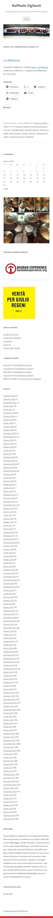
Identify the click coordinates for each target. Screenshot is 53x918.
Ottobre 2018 (9, 467)
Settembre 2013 (10, 668)
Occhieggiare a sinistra (22, 365)
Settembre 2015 (10, 587)
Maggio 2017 (8, 522)
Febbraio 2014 (9, 651)
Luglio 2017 (8, 515)
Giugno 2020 (8, 426)
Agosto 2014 (8, 631)
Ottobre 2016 (9, 546)
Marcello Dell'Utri (32, 130)
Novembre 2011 (10, 743)
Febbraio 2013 (9, 692)
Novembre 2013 (10, 662)
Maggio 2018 (8, 484)
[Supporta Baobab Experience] (26, 279)
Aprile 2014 (8, 645)
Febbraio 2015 (9, 610)
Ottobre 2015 (9, 583)
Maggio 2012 (8, 723)
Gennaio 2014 (9, 655)
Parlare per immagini (12, 338)
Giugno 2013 (8, 679)
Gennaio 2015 (9, 614)
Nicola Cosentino (29, 133)
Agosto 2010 (8, 795)
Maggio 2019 (8, 447)
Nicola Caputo (15, 133)
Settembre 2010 (10, 791)
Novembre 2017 (10, 505)
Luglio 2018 (8, 477)
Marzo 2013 (8, 689)
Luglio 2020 (8, 423)
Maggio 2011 (8, 764)
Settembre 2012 (10, 709)
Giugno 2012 (8, 720)
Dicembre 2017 (9, 501)
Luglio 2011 (8, 757)
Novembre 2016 (10, 542)
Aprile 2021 (8, 409)
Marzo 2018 (8, 491)
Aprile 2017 (8, 525)
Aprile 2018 (8, 488)
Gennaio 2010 (9, 819)
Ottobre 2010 (9, 788)
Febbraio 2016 (9, 570)
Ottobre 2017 (9, 508)
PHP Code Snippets (16, 917)
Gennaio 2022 (9, 399)
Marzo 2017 (8, 529)
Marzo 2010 (8, 812)
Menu (26, 19)
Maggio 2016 (8, 559)
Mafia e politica (40, 123)
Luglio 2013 (8, 675)
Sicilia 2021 (7, 341)
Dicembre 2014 (9, 617)
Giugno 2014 (8, 638)
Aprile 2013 (8, 685)
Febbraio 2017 (9, 532)
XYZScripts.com (38, 917)
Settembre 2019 (10, 436)
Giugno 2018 (8, 481)
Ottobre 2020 (9, 416)
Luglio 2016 (8, 552)
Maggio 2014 (8, 641)
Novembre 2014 (10, 621)
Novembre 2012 (10, 703)
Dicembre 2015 (9, 576)
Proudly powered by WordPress (15, 911)
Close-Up (7, 344)
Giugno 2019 (8, 443)
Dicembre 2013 (9, 658)
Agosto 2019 (8, 440)
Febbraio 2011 (9, 774)
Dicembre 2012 (9, 699)
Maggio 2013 (8, 682)
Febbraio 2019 (9, 457)
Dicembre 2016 (9, 539)
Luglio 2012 (8, 716)
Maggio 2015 (8, 600)
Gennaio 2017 (9, 535)
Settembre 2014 (10, 627)
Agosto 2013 (8, 672)
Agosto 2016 (8, 549)
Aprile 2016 (8, 563)
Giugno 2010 (8, 801)
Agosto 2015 (8, 590)
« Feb (5, 188)
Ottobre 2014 (9, 624)
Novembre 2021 (10, 402)
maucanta (7, 368)
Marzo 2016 (8, 566)
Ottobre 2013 (9, 665)
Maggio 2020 (8, 430)
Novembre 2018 (10, 464)
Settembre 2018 (10, 471)
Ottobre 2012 (9, 706)
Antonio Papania (22, 126)
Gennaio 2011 (9, 778)
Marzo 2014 (8, 648)
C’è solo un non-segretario (30, 378)
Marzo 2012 (8, 730)
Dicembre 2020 (9, 413)
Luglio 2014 (8, 634)
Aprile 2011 (8, 767)
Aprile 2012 (8, 726)
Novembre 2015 (10, 580)
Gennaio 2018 (9, 498)
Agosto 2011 (8, 754)
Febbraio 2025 (9, 396)
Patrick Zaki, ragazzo (11, 348)
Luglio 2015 (8, 593)
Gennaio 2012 (9, 737)
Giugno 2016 (8, 556)
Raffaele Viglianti (26, 5)
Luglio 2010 (8, 798)
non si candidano (39, 67)
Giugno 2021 (8, 406)
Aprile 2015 (8, 604)
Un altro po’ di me (10, 334)
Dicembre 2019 (9, 433)
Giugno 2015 (8, 597)
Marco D (6, 365)
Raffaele (30, 136)
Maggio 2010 (8, 805)
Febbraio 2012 (9, 733)
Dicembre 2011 (9, 740)
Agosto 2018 (8, 474)
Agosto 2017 (8, 512)
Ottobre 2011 (9, 747)
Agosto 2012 (8, 713)
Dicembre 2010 (9, 781)
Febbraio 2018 (9, 494)
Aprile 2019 (8, 450)
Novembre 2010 (10, 784)
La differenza (11, 60)
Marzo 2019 (8, 454)
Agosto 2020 (8, 419)
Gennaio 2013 (9, 696)
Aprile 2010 (8, 808)
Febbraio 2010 (9, 815)
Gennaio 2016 (9, 573)
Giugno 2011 (8, 761)
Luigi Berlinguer (17, 130)
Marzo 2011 (8, 771)
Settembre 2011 (10, 750)
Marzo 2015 (8, 607)
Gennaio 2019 (9, 460)
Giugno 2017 (8, 518)
